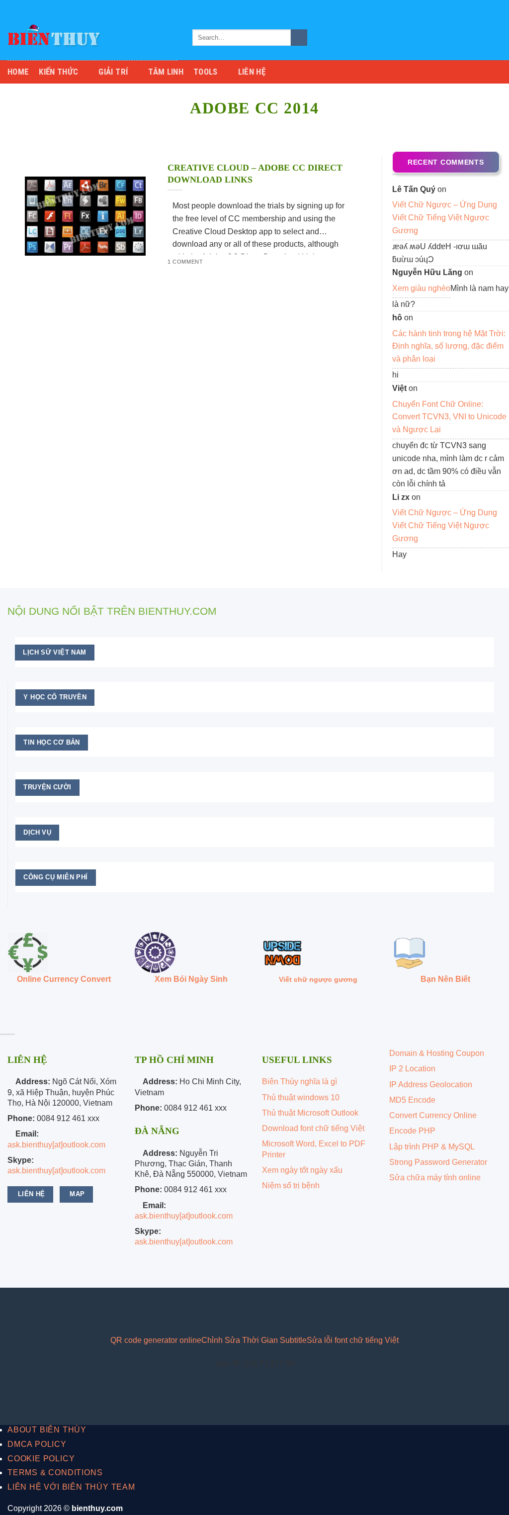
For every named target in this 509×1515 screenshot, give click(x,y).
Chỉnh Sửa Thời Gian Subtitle (254, 1340)
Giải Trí (113, 72)
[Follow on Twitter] (487, 7)
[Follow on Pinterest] (70, 1311)
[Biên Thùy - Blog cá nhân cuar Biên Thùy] (92, 38)
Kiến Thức (58, 72)
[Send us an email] (497, 7)
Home (18, 72)
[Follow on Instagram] (478, 7)
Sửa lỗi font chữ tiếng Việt (353, 1340)
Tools (205, 72)
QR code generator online (155, 1340)
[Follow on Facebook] (468, 7)
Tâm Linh (165, 72)
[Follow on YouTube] (86, 1311)
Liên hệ (251, 72)
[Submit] (299, 37)
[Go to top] (488, 1501)
